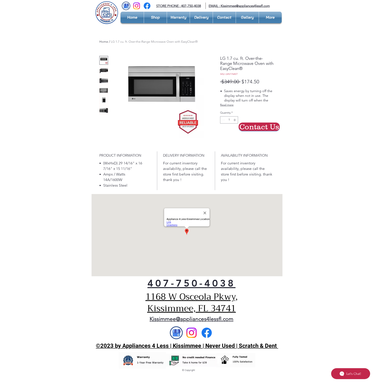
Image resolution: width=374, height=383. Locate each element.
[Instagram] (136, 5)
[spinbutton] (229, 119)
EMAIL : (215, 6)
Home (103, 41)
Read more (227, 105)
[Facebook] (147, 5)
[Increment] (235, 119)
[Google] (176, 333)
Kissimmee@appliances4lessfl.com (245, 6)
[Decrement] (223, 119)
